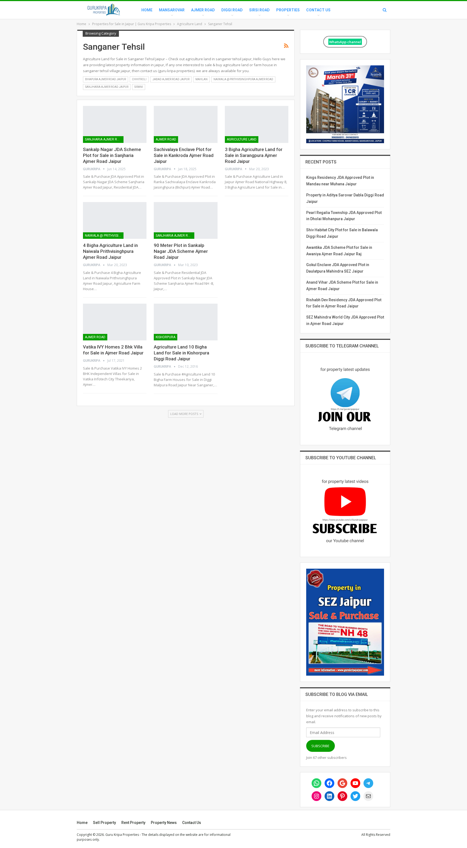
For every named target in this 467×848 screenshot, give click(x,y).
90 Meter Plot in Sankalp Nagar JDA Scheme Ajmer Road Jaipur (181, 251)
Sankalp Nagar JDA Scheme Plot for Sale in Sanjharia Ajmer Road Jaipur (112, 155)
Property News (164, 822)
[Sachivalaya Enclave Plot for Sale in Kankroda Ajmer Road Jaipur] (185, 124)
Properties (288, 10)
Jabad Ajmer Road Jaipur (170, 79)
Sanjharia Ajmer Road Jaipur (106, 86)
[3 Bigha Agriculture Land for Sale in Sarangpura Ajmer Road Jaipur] (256, 124)
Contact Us (318, 10)
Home (146, 10)
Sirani (138, 86)
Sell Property (104, 822)
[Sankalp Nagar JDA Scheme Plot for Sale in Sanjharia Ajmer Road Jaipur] (114, 124)
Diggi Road (232, 10)
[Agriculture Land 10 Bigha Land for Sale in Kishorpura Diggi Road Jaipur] (185, 322)
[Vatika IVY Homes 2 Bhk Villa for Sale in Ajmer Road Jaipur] (114, 322)
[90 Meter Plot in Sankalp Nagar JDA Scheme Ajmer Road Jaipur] (185, 220)
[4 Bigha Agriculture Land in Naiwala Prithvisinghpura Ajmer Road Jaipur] (114, 220)
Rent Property (133, 822)
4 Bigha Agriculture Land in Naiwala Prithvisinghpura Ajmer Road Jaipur (110, 251)
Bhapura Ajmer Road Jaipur (105, 79)
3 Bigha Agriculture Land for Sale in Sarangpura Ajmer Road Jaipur (253, 155)
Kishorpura (165, 337)
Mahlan (201, 79)
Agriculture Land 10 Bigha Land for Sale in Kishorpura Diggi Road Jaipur (181, 352)
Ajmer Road (203, 10)
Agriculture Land (241, 139)
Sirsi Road (259, 10)
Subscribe (320, 745)
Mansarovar (172, 10)
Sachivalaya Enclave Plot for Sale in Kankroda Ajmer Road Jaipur (184, 155)
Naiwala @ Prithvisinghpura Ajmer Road (243, 79)
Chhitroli (139, 79)
